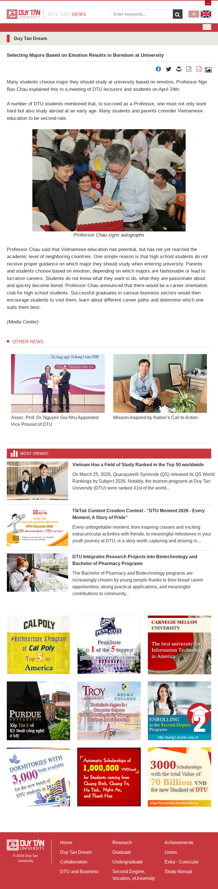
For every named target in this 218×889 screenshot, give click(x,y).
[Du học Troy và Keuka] (109, 710)
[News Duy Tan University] (46, 13)
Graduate (121, 852)
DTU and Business (79, 871)
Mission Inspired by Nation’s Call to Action (155, 417)
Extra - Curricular (182, 861)
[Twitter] (168, 70)
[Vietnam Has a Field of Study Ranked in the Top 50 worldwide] (37, 480)
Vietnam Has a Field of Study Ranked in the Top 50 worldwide (138, 464)
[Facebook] (158, 70)
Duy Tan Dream (76, 852)
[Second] (179, 710)
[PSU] (109, 645)
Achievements (179, 842)
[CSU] (38, 645)
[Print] (178, 70)
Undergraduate (127, 861)
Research (122, 842)
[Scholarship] (179, 776)
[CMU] (179, 645)
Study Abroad (178, 871)
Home (66, 842)
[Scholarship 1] (109, 777)
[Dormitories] (38, 777)
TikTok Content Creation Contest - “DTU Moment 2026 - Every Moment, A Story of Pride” (138, 514)
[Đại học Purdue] (38, 710)
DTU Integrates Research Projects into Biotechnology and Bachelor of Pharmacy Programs (134, 560)
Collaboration (73, 861)
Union (171, 852)
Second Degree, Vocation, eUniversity (133, 875)
